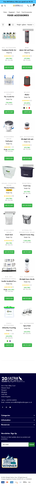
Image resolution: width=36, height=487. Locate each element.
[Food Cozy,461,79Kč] (27, 172)
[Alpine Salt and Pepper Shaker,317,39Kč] (27, 36)
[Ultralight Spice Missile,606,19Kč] (27, 265)
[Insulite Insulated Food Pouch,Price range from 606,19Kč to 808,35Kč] (9, 265)
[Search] (5, 6)
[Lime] (27, 108)
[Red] (29, 108)
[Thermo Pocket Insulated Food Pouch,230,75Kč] (9, 172)
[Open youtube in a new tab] (10, 407)
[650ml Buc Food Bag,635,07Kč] (9, 312)
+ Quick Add (27, 112)
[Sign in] (31, 6)
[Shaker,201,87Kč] (27, 81)
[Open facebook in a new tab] (2, 407)
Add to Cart (9, 67)
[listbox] (25, 24)
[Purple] (10, 341)
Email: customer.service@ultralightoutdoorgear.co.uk (16, 402)
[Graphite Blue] (27, 197)
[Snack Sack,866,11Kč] (9, 219)
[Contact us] (28, 6)
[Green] (7, 341)
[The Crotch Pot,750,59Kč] (9, 81)
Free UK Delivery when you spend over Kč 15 (18, 2)
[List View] (13, 24)
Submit (31, 444)
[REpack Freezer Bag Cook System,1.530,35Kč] (27, 219)
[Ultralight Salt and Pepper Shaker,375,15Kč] (27, 125)
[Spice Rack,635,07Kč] (27, 312)
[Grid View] (9, 24)
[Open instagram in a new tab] (6, 407)
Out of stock (27, 67)
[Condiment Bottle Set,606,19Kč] (9, 36)
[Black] (24, 108)
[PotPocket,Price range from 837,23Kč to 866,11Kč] (9, 125)
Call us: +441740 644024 (9, 400)
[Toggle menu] (2, 6)
